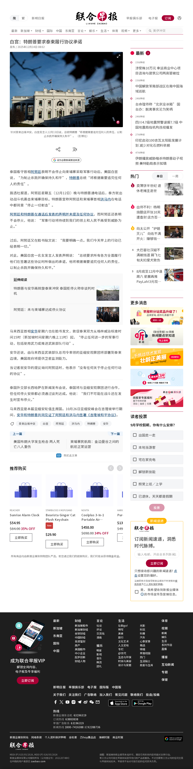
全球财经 (80, 633)
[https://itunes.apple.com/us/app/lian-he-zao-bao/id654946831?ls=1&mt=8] (118, 703)
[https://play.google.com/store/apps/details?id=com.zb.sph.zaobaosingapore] (142, 703)
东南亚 (70, 30)
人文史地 (123, 645)
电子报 (153, 18)
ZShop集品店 (88, 737)
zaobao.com (38, 761)
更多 (136, 30)
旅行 (120, 637)
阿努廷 (36, 171)
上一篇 (17, 433)
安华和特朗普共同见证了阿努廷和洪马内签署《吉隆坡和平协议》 (66, 414)
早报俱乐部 (134, 18)
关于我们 (59, 694)
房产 (77, 645)
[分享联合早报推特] (61, 702)
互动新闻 (168, 664)
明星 (99, 650)
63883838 (71, 719)
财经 (38, 30)
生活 (103, 30)
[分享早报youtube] (67, 702)
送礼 (99, 666)
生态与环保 (124, 657)
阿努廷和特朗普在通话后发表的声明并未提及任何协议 (51, 214)
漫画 (99, 637)
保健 (165, 679)
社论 (99, 625)
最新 (14, 30)
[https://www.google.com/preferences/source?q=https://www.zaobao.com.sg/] (173, 739)
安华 (34, 331)
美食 (120, 633)
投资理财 (80, 641)
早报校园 (145, 653)
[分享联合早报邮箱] (97, 702)
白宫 (45, 423)
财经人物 (80, 661)
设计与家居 (124, 665)
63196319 (80, 715)
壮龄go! (123, 625)
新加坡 (25, 30)
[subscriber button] (179, 18)
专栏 (120, 649)
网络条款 (36, 737)
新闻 (164, 633)
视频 (124, 30)
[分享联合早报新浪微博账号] (85, 702)
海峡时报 (104, 737)
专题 (165, 672)
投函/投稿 (153, 694)
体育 (115, 30)
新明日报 (38, 18)
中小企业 (80, 653)
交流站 (100, 633)
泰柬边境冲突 (27, 423)
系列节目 (167, 645)
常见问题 (121, 694)
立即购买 (21, 537)
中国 (59, 30)
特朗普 (74, 177)
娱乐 (92, 30)
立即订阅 (27, 680)
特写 (120, 629)
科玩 (142, 629)
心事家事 (145, 641)
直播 (164, 649)
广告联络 (90, 694)
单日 (160, 176)
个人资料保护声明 (153, 584)
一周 (175, 176)
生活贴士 (145, 661)
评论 (99, 629)
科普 (142, 633)
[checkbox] (136, 592)
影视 (99, 654)
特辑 (142, 649)
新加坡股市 (81, 625)
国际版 (104, 687)
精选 (142, 645)
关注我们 (75, 694)
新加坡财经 (81, 629)
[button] (179, 18)
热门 (142, 657)
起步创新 (80, 657)
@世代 (122, 653)
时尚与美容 (124, 661)
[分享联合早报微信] (91, 702)
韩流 (99, 662)
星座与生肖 (146, 665)
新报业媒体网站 (19, 737)
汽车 (142, 637)
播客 (165, 657)
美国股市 (80, 649)
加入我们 (106, 694)
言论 (80, 30)
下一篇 (115, 433)
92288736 (93, 727)
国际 (50, 30)
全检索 (73, 737)
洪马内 (105, 199)
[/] (97, 18)
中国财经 (80, 637)
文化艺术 (123, 641)
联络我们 (136, 694)
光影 (142, 625)
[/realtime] (148, 53)
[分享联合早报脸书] (55, 702)
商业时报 (118, 737)
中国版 (116, 687)
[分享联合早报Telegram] (79, 702)
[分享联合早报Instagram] (73, 702)
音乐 (99, 658)
